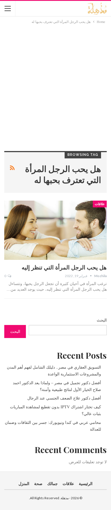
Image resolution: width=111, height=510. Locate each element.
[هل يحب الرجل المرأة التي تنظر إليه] (55, 230)
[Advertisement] (55, 82)
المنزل (23, 483)
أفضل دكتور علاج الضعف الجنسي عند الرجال (64, 398)
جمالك (52, 483)
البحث (102, 320)
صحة (38, 483)
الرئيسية (85, 483)
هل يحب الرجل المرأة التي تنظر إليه (64, 267)
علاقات (100, 204)
